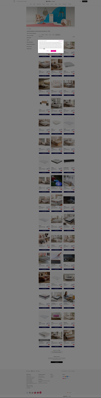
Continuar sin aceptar (61, 40)
